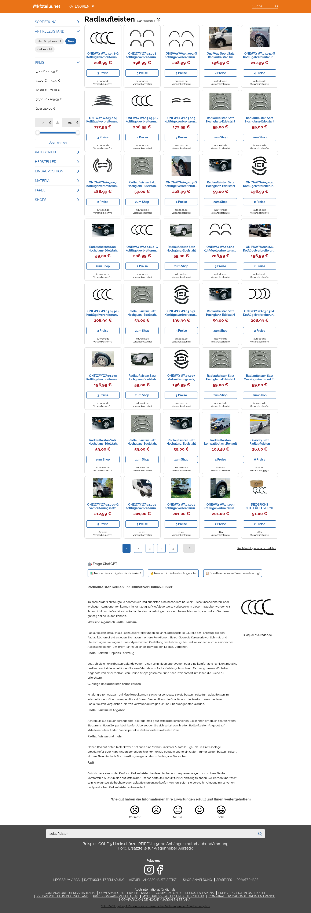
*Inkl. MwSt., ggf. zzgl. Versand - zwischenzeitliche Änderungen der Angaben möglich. (155, 906)
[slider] (37, 132)
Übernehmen (57, 142)
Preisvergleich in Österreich (242, 893)
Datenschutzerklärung (104, 879)
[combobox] (150, 833)
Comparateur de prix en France (125, 893)
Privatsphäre (247, 879)
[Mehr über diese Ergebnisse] (158, 20)
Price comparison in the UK (115, 896)
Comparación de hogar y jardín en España (155, 899)
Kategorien (79, 6)
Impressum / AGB (66, 879)
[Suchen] (260, 833)
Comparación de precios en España (185, 893)
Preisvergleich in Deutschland (62, 896)
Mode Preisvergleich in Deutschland (173, 896)
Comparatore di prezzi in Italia (70, 893)
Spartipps (224, 879)
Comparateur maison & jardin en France (242, 896)
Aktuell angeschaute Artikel (153, 879)
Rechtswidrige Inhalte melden (256, 548)
